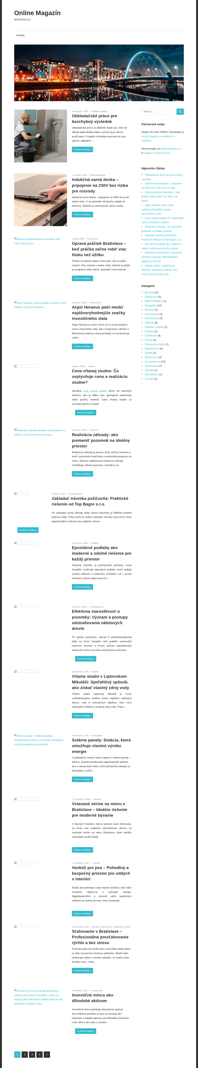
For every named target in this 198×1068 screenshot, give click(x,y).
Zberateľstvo (151, 374)
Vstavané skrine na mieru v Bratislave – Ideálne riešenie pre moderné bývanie (99, 809)
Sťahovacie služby (122, 927)
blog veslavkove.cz (171, 148)
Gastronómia (152, 314)
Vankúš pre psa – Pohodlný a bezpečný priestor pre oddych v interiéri (101, 873)
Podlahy (95, 543)
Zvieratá (96, 863)
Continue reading (82, 149)
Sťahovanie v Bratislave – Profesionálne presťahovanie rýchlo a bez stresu (100, 937)
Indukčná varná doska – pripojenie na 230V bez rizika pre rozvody (100, 185)
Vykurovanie (151, 366)
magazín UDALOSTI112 (157, 153)
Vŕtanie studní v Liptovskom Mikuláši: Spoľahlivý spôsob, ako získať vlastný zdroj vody (100, 682)
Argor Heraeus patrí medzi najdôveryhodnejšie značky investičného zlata (98, 313)
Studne (91, 366)
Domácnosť (92, 239)
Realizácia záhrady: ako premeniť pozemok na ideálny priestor (101, 440)
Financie (149, 309)
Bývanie (96, 927)
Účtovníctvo (151, 357)
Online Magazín (37, 12)
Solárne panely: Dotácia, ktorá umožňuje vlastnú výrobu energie (101, 746)
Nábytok (97, 799)
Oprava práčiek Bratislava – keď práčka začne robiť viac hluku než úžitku (99, 249)
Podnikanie (151, 335)
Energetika (97, 735)
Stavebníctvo (152, 348)
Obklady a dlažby (99, 111)
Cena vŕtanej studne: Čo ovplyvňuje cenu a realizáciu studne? (100, 376)
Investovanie (95, 302)
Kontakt (20, 35)
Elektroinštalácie (97, 175)
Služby (148, 340)
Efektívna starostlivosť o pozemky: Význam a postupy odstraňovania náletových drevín (162, 257)
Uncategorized (75, 494)
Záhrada (94, 430)
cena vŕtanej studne (94, 391)
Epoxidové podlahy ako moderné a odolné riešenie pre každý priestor (101, 553)
